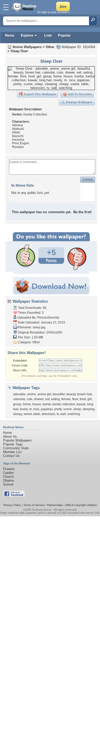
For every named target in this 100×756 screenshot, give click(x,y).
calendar (19, 399)
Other (50, 47)
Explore (27, 35)
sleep (77, 409)
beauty (71, 394)
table (36, 414)
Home (9, 35)
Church (8, 477)
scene (67, 409)
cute (30, 399)
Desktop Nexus (42, 509)
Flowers (9, 469)
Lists (48, 35)
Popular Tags (13, 444)
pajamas (47, 409)
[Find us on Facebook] (14, 496)
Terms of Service (34, 505)
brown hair (84, 394)
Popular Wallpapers (17, 440)
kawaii (81, 404)
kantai (47, 404)
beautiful (59, 394)
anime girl (44, 394)
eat (47, 399)
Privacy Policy (12, 505)
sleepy (17, 414)
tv (58, 414)
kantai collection (64, 404)
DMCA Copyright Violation (81, 505)
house (36, 404)
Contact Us (11, 456)
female (66, 399)
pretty (58, 409)
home (27, 404)
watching (73, 414)
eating (55, 399)
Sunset (8, 484)
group (17, 404)
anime (31, 394)
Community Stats (16, 448)
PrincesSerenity (48, 317)
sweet (28, 414)
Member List (12, 452)
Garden (8, 473)
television (48, 414)
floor (75, 399)
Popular (64, 35)
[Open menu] (6, 7)
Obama (8, 480)
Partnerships (55, 505)
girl (89, 399)
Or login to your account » (53, 12)
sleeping (89, 409)
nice (36, 409)
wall (63, 414)
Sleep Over (19, 51)
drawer (39, 399)
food (83, 399)
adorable (19, 394)
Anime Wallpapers (27, 47)
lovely (24, 409)
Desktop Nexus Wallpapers (24, 7)
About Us (10, 436)
